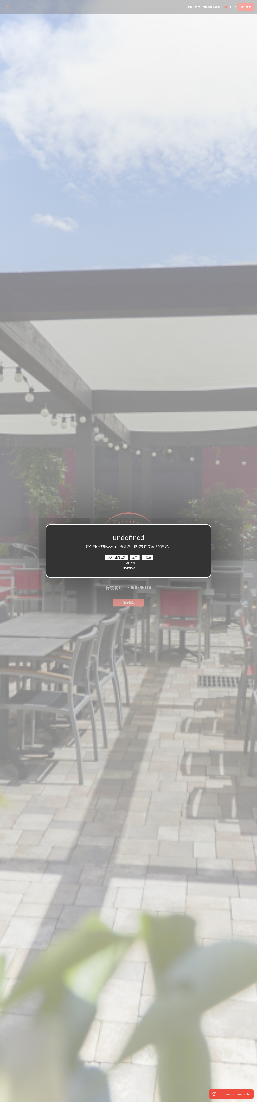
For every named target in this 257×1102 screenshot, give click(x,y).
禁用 (134, 557)
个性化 (147, 557)
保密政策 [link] (130, 562)
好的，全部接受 (116, 557)
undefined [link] (129, 567)
